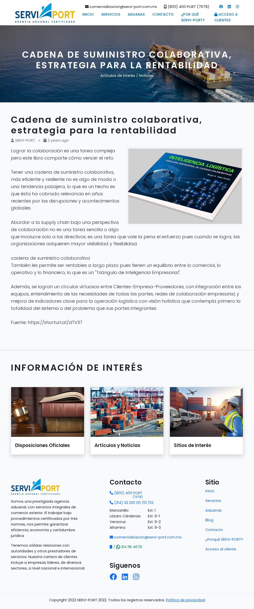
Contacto (163, 14)
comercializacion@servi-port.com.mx (123, 6)
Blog (209, 520)
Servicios (110, 14)
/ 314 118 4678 (127, 546)
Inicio (88, 14)
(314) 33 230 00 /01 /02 (133, 502)
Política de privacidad (185, 600)
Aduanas (136, 14)
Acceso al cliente (220, 549)
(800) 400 (128, 493)
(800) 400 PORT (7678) (188, 6)
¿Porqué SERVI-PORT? (224, 539)
